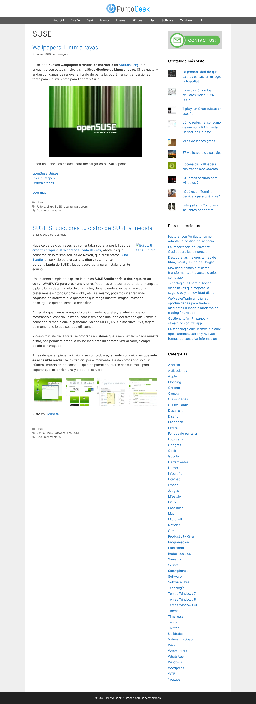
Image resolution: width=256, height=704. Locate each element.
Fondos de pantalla (182, 433)
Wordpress (176, 668)
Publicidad (176, 548)
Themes (174, 611)
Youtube (174, 679)
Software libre (62, 432)
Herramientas (178, 462)
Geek (90, 20)
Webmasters (177, 651)
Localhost (175, 508)
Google (173, 456)
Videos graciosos (181, 639)
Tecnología (176, 588)
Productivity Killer (181, 536)
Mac (152, 20)
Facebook (175, 422)
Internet (121, 20)
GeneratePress (151, 698)
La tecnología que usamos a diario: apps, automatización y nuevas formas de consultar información (194, 333)
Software (168, 20)
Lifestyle (174, 496)
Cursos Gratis (178, 405)
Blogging (174, 382)
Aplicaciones (177, 371)
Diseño (75, 20)
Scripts (173, 565)
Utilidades (175, 634)
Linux (40, 202)
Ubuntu (68, 206)
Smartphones (178, 571)
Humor (104, 20)
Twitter (173, 628)
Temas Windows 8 (182, 599)
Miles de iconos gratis (198, 141)
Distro (40, 432)
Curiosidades (178, 399)
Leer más (39, 192)
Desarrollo (175, 410)
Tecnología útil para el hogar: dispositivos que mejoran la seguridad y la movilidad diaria (191, 288)
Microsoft (175, 519)
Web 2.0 (174, 645)
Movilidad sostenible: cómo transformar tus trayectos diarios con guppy (192, 272)
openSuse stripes (45, 173)
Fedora (41, 206)
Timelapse (176, 616)
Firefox (173, 428)
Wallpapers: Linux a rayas (65, 47)
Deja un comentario (49, 210)
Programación (178, 542)
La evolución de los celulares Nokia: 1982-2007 (199, 95)
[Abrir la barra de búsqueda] (201, 20)
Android (58, 20)
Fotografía (175, 439)
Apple (172, 376)
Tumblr (173, 622)
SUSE (58, 206)
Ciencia (173, 393)
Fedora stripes (43, 183)
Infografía (175, 473)
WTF (171, 674)
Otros (172, 531)
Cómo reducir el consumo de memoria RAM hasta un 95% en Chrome (201, 127)
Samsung (175, 559)
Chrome (174, 388)
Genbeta (52, 414)
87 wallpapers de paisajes (202, 152)
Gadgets (174, 445)
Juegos (173, 491)
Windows (186, 20)
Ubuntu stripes (43, 178)
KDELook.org (129, 65)
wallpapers (81, 206)
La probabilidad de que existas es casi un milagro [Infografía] (201, 76)
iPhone (138, 20)
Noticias (174, 525)
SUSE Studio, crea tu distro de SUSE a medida (92, 228)
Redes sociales (179, 554)
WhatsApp (176, 656)
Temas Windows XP (183, 605)
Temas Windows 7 (182, 593)
